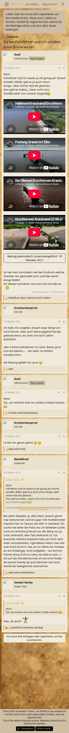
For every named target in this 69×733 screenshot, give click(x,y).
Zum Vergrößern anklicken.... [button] (34, 509)
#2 (64, 321)
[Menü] (6, 4)
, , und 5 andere (29, 297)
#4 (64, 436)
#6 (64, 596)
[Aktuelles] (62, 4)
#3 (64, 392)
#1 (64, 67)
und (23, 412)
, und (27, 627)
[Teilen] (59, 68)
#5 (64, 472)
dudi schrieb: (13, 479)
